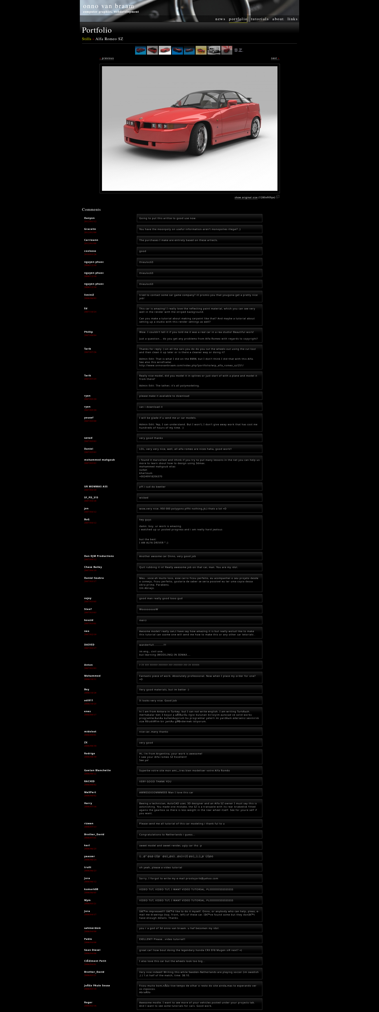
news (220, 18)
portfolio (238, 18)
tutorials (260, 18)
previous (107, 58)
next (275, 58)
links (293, 18)
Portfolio (97, 29)
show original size (246, 197)
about (278, 18)
